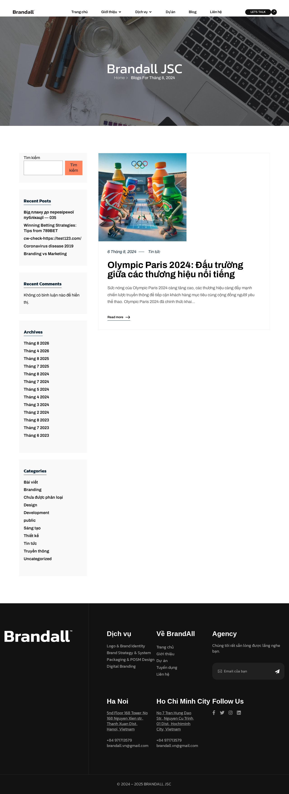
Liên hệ (216, 12)
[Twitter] (222, 712)
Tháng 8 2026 (36, 343)
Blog (192, 12)
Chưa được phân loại (43, 497)
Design (30, 505)
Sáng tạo (32, 528)
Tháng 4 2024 (36, 397)
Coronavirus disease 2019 (48, 246)
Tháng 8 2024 (36, 374)
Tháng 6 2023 (36, 435)
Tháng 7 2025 (36, 366)
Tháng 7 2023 (36, 427)
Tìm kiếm (32, 157)
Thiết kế (31, 535)
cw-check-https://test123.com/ (52, 238)
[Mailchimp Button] (277, 674)
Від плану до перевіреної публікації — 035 (49, 215)
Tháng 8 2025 (36, 358)
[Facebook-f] (213, 712)
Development (36, 512)
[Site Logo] (24, 11)
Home (119, 77)
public (30, 520)
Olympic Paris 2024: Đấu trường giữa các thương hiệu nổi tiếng (175, 269)
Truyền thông (36, 551)
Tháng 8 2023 (36, 420)
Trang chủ (79, 12)
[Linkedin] (238, 712)
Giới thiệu (109, 12)
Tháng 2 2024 (36, 412)
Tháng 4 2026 (36, 351)
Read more (115, 318)
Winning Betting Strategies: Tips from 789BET (50, 228)
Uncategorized (38, 559)
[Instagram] (230, 712)
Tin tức (30, 543)
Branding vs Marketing (45, 253)
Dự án (170, 12)
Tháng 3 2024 (36, 404)
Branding (33, 489)
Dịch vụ (141, 12)
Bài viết (31, 482)
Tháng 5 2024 (36, 389)
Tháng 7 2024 (36, 381)
